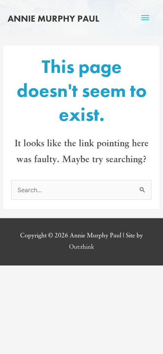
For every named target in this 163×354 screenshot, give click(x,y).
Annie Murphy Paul (53, 18)
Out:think (81, 247)
